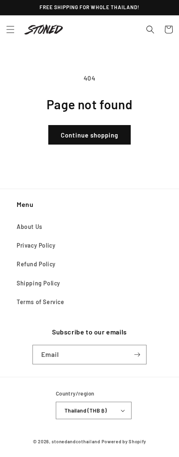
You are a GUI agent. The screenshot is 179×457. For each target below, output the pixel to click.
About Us (29, 226)
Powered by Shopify (124, 441)
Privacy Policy (36, 245)
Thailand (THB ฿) (86, 410)
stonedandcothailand (76, 441)
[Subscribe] (137, 354)
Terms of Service (41, 301)
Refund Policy (36, 264)
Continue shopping (89, 135)
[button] (10, 29)
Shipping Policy (38, 283)
